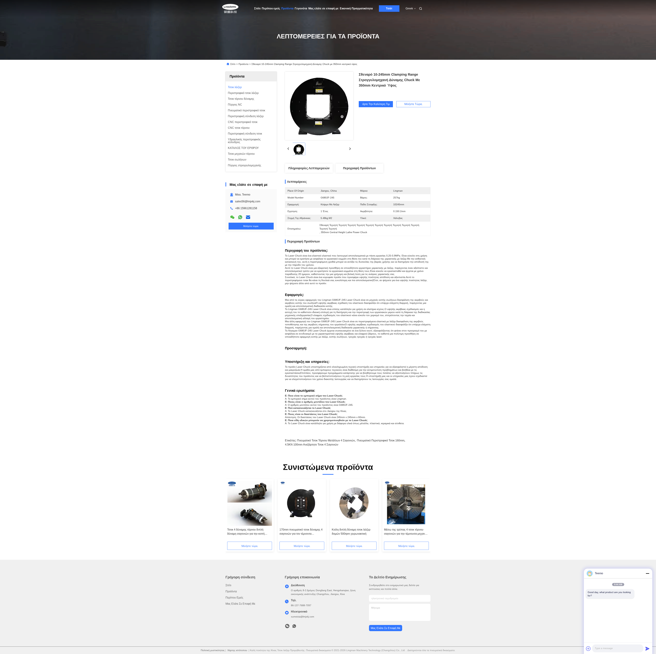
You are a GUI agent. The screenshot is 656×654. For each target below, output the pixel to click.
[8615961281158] (294, 627)
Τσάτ (389, 8)
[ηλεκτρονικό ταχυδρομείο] (248, 217)
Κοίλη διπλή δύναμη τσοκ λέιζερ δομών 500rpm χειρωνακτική (351, 531)
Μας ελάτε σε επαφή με (323, 8)
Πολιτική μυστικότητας (213, 650)
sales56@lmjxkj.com (247, 201)
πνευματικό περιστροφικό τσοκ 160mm (380, 440)
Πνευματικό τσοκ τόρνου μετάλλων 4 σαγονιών (326, 440)
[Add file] (588, 648)
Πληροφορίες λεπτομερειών (309, 168)
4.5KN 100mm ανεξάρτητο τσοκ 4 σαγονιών (311, 444)
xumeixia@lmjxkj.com (302, 616)
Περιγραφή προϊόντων (359, 168)
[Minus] (647, 573)
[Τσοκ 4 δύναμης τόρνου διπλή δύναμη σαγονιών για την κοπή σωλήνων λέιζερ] (249, 503)
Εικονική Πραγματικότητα (356, 8)
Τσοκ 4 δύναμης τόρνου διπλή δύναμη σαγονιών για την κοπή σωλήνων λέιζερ (246, 532)
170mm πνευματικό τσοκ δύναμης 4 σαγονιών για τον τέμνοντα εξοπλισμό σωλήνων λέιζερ (301, 532)
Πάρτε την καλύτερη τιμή (376, 104)
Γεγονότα (301, 8)
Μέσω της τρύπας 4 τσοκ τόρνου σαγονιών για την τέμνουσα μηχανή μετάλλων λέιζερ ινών (405, 532)
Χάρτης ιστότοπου (237, 650)
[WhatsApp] (240, 217)
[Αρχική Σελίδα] (230, 8)
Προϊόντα (287, 8)
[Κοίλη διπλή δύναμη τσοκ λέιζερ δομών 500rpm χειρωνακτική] (354, 503)
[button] (232, 511)
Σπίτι (257, 8)
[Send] (647, 648)
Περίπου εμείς (271, 8)
